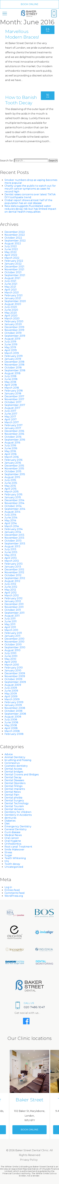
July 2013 (10, 549)
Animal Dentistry (15, 757)
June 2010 (11, 656)
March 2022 (12, 257)
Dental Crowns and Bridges (22, 774)
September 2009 (15, 682)
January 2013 (13, 566)
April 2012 (11, 592)
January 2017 (13, 428)
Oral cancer (12, 838)
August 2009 (13, 684)
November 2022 (15, 234)
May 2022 (11, 252)
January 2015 (13, 497)
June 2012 (11, 586)
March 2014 (12, 526)
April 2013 (11, 558)
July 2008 (11, 719)
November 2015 (14, 468)
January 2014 (13, 532)
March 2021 (12, 292)
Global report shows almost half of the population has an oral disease (28, 202)
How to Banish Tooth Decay (21, 100)
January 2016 (13, 462)
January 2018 (13, 393)
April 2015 (11, 488)
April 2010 (11, 661)
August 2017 (12, 408)
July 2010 (10, 653)
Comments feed (15, 893)
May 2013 (10, 555)
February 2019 (14, 356)
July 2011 (10, 618)
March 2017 (12, 422)
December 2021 (14, 266)
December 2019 (14, 327)
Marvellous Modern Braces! (22, 34)
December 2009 (15, 673)
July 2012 (10, 584)
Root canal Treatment (18, 846)
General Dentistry (16, 829)
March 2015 (12, 491)
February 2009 (14, 702)
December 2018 (14, 361)
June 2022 (11, 249)
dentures (10, 817)
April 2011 (10, 627)
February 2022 (14, 260)
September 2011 (15, 612)
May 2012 (10, 589)
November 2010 (14, 641)
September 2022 (15, 240)
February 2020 (14, 321)
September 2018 (15, 370)
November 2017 (14, 399)
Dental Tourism (14, 806)
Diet (7, 823)
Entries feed (12, 890)
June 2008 (11, 722)
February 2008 (14, 734)
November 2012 (14, 572)
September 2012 (15, 578)
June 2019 (11, 344)
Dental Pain (12, 794)
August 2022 (13, 243)
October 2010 (13, 644)
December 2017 (14, 396)
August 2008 (13, 716)
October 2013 (13, 540)
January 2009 (13, 705)
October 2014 (13, 506)
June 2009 (11, 690)
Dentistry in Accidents (18, 814)
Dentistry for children (18, 812)
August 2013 (12, 546)
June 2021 (11, 283)
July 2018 (10, 376)
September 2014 (15, 508)
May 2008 (11, 725)
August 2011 (12, 615)
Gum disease (12, 832)
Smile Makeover (15, 849)
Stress (8, 852)
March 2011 (11, 630)
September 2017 (15, 405)
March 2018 (12, 387)
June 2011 (11, 621)
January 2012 (13, 601)
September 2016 (15, 439)
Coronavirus (12, 763)
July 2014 (10, 514)
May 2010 (10, 659)
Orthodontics (13, 843)
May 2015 (10, 485)
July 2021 (10, 281)
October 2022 (13, 237)
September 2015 (15, 474)
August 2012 (12, 581)
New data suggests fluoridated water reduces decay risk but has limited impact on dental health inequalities (30, 209)
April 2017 (11, 419)
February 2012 (14, 598)
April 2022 (11, 255)
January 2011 (12, 635)
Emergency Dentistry (18, 826)
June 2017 (11, 413)
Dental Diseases (14, 780)
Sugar (8, 855)
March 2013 (12, 560)
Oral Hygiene (13, 840)
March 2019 (12, 353)
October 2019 (13, 332)
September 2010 (15, 647)
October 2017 (13, 402)
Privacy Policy (29, 1159)
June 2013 (11, 552)
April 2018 (11, 384)
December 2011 (14, 604)
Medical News (13, 835)
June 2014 (11, 517)
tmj (7, 861)
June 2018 (11, 379)
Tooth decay (12, 864)
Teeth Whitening (15, 858)
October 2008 (13, 710)
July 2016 (10, 445)
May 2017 (10, 416)
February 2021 (14, 295)
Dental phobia (13, 797)
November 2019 (14, 330)
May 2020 (11, 312)
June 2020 (11, 309)
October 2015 (13, 471)
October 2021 (13, 272)
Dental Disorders (15, 783)
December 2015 (14, 465)
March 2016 (12, 457)
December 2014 (14, 500)
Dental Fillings (13, 786)
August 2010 (12, 650)
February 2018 (14, 390)
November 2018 (14, 364)
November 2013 (14, 537)
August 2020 (13, 304)
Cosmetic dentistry (16, 765)
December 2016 (14, 431)
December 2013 (14, 534)
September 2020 (15, 301)
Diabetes (10, 820)
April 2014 (11, 523)
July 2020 (11, 307)
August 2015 (12, 477)
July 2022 (11, 246)
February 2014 (14, 529)
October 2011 (13, 609)
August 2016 (12, 442)
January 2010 (13, 670)
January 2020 (13, 324)
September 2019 (15, 335)
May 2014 (10, 520)
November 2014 (14, 503)
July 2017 (10, 410)
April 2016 (11, 454)
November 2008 (15, 708)
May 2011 (10, 624)
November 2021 (14, 269)
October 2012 (13, 575)
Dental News (13, 791)
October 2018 (13, 367)
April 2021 (11, 289)
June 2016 (11, 448)
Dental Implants (15, 789)
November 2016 (14, 433)
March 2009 (12, 699)
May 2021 (10, 286)
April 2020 (11, 315)
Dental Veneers (14, 809)
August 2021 (12, 278)
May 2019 (10, 347)
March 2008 (12, 731)
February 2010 (14, 667)
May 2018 (10, 382)
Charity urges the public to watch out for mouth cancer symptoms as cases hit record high (30, 188)
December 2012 (14, 569)
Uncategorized (14, 866)
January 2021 (13, 298)
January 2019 (13, 358)
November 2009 (15, 676)
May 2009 (11, 693)
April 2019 (11, 350)
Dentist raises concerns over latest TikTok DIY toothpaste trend (30, 196)
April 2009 (11, 696)
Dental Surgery (14, 800)
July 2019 (10, 341)
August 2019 (12, 338)
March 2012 (12, 595)
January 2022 (13, 263)
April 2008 (11, 728)
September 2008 (15, 713)
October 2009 (13, 679)
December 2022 (15, 232)
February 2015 (13, 494)
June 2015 (11, 483)
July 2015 (10, 480)
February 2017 (14, 425)
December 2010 (14, 638)
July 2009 (11, 687)
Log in (8, 887)
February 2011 (13, 633)
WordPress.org (14, 895)
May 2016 (10, 451)
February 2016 (13, 459)
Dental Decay (13, 777)
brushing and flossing (18, 760)
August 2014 (12, 511)
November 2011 (14, 607)
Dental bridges (14, 771)
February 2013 (14, 563)
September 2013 (15, 543)
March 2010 (12, 664)
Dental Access (13, 768)
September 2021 (15, 275)
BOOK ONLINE (29, 4)
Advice (9, 754)
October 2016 (13, 436)
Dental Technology (17, 803)
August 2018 (12, 373)
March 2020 (12, 318)
